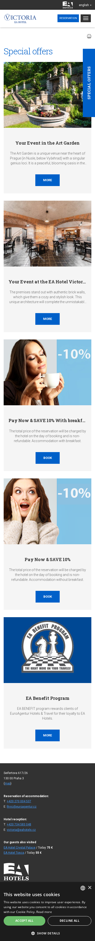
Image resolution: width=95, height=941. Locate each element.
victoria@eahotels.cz (21, 830)
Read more (44, 912)
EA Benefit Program (47, 698)
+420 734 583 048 (19, 824)
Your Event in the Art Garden (47, 143)
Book (47, 458)
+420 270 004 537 (19, 801)
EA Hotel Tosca (14, 852)
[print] (89, 36)
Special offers (88, 82)
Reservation (68, 18)
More (47, 180)
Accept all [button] (24, 921)
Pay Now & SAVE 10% (47, 559)
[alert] (47, 911)
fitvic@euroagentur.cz (22, 806)
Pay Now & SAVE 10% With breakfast (49, 420)
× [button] (89, 888)
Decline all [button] (69, 921)
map (7, 783)
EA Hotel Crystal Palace (19, 847)
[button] (47, 933)
